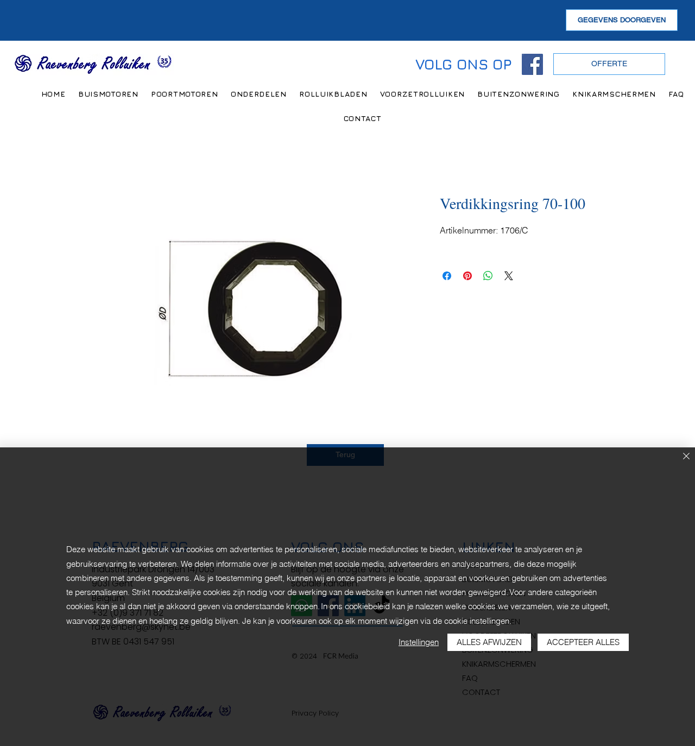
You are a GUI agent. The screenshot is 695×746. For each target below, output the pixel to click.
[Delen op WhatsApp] (488, 275)
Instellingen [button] (419, 642)
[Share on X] (508, 275)
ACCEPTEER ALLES (583, 642)
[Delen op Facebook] (446, 275)
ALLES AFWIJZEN (489, 642)
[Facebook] (532, 64)
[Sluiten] (686, 457)
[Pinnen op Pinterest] (467, 275)
